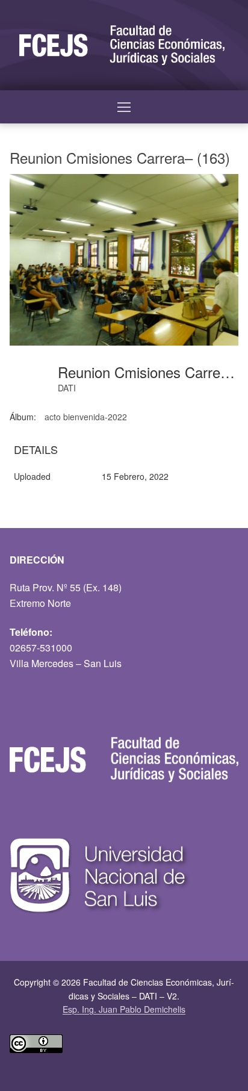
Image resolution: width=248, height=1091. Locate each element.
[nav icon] (124, 107)
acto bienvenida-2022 (86, 417)
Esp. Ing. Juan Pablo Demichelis (124, 1009)
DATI (67, 388)
